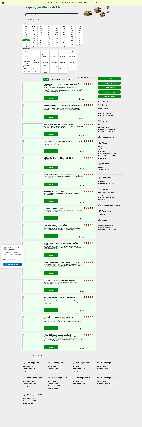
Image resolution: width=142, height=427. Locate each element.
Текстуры (106, 164)
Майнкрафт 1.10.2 (108, 377)
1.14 (79, 34)
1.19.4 (41, 30)
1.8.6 (56, 40)
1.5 (26, 46)
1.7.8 (72, 42)
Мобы (35, 66)
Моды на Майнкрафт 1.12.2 (107, 153)
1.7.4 (41, 44)
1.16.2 (64, 32)
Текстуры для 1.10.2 (103, 383)
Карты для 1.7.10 (28, 398)
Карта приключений (45, 61)
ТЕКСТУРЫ (99, 2)
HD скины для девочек (105, 131)
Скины (104, 105)
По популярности (55, 79)
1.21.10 (64, 26)
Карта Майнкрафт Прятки (27, 61)
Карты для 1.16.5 (77, 366)
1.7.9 (64, 42)
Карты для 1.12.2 (53, 381)
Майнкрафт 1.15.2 (108, 363)
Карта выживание (36, 61)
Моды (104, 143)
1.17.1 (26, 32)
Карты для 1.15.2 (102, 366)
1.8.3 (79, 40)
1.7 (56, 44)
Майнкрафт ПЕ (108, 137)
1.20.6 (64, 28)
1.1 (64, 46)
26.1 (49, 26)
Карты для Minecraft (72, 61)
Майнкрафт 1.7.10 (34, 395)
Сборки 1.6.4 (72, 68)
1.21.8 (79, 26)
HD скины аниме (103, 127)
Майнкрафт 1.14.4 (34, 377)
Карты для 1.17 (52, 366)
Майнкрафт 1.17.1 (34, 363)
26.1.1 (41, 26)
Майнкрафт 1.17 (59, 363)
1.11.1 (79, 36)
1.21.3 (41, 28)
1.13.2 (26, 36)
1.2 (56, 46)
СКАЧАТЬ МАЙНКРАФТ (49, 2)
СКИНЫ (93, 2)
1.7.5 (34, 44)
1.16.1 (72, 32)
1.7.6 (26, 44)
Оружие (63, 66)
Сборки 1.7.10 (27, 71)
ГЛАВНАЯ (38, 2)
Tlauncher (101, 214)
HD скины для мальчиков (106, 129)
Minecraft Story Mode (109, 87)
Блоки (54, 51)
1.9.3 (64, 38)
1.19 (64, 30)
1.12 (64, 36)
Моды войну (102, 158)
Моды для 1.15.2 (102, 371)
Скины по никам (103, 111)
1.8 (49, 42)
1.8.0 (41, 42)
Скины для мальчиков (105, 115)
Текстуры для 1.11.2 (78, 383)
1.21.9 (72, 26)
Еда (36, 56)
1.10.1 (41, 38)
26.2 (26, 26)
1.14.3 (56, 34)
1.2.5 (49, 46)
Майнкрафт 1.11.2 (83, 377)
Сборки (54, 68)
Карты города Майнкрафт (63, 61)
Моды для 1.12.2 (53, 388)
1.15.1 (34, 34)
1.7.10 (56, 42)
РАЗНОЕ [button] (105, 2)
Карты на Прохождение (26, 66)
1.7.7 (79, 42)
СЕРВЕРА (74, 2)
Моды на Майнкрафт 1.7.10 (107, 156)
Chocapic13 (101, 181)
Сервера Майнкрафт (111, 205)
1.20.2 (79, 28)
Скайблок (36, 71)
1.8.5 (64, 40)
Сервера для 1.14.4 (29, 386)
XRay (99, 172)
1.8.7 (49, 40)
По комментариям (66, 79)
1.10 (49, 38)
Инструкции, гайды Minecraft (45, 56)
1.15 (41, 34)
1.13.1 (34, 36)
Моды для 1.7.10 (28, 403)
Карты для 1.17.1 (28, 366)
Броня (63, 51)
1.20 (34, 30)
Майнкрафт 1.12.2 (59, 377)
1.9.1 (79, 38)
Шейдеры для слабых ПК (106, 183)
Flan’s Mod (101, 151)
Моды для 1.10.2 (102, 386)
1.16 (79, 32)
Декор (26, 56)
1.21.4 (33, 28)
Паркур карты (72, 66)
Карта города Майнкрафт (106, 192)
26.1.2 (33, 26)
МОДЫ (69, 2)
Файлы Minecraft (45, 71)
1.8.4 (72, 40)
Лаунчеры (106, 211)
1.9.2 (72, 38)
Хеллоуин (54, 71)
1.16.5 (41, 32)
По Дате (46, 79)
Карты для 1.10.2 (102, 381)
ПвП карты (101, 199)
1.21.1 (49, 28)
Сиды (104, 220)
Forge (36, 51)
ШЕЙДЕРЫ (87, 2)
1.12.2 (49, 36)
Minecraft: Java (109, 78)
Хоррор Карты (63, 71)
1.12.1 (56, 36)
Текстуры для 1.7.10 (29, 401)
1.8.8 (41, 40)
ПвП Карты (26, 68)
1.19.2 (56, 30)
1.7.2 (49, 44)
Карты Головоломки (54, 61)
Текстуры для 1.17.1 (29, 368)
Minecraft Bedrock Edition (109, 83)
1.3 (41, 46)
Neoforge (45, 51)
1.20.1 (26, 30)
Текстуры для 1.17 (53, 368)
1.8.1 (34, 42)
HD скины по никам (104, 125)
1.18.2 (72, 30)
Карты (105, 189)
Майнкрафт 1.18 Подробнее (105, 227)
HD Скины (106, 121)
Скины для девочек (104, 113)
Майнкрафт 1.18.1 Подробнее (105, 225)
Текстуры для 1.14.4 (29, 383)
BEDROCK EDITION (61, 2)
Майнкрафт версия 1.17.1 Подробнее (106, 229)
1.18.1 (79, 30)
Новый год (54, 66)
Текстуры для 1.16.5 (78, 368)
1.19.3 (49, 30)
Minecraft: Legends (109, 96)
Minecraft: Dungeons (109, 92)
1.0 (71, 46)
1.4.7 (34, 46)
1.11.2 (72, 36)
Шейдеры (106, 177)
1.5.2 (79, 44)
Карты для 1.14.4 (28, 381)
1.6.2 (72, 44)
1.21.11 (56, 26)
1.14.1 (72, 34)
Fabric (26, 51)
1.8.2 (26, 42)
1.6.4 (64, 44)
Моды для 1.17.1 (28, 371)
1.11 (26, 38)
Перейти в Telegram (12, 264)
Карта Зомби (63, 56)
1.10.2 (33, 38)
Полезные (35, 68)
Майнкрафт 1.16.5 (83, 363)
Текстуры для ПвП (104, 169)
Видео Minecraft (72, 51)
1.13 (41, 36)
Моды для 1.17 (52, 371)
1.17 (33, 32)
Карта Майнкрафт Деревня (72, 56)
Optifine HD (102, 149)
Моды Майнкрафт (45, 66)
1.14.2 (64, 34)
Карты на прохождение (106, 197)
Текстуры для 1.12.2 (54, 383)
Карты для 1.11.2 (77, 381)
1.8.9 (34, 40)
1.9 (26, 40)
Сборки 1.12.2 (63, 68)
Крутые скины (103, 108)
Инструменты (54, 56)
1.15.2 (26, 34)
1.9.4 (56, 38)
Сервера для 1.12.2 (54, 386)
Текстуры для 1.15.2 (103, 368)
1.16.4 (49, 32)
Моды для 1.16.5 (77, 371)
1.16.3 (56, 32)
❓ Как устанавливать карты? (87, 77)
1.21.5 (26, 28)
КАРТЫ (80, 2)
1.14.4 (49, 34)
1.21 (56, 28)
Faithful (100, 167)
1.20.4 (71, 28)
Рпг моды (45, 68)
